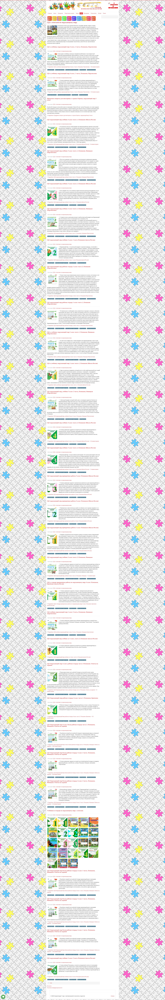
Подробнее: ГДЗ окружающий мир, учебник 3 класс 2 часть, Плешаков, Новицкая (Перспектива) (71, 416)
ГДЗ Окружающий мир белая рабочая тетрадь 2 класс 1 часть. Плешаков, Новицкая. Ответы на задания (71, 871)
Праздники (86, 13)
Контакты (49, 986)
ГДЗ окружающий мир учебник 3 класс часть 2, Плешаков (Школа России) (71, 448)
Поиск (104, 13)
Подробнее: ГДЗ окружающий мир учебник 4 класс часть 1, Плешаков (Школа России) (68, 144)
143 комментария (56, 951)
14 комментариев (56, 804)
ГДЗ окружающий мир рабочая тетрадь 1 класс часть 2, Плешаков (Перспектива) (68, 267)
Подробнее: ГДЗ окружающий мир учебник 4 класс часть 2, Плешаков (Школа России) (68, 441)
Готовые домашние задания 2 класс (72, 236)
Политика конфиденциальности (54, 987)
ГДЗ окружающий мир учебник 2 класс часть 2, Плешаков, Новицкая (69, 557)
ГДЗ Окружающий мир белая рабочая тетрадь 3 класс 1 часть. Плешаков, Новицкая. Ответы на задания (71, 899)
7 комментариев (94, 469)
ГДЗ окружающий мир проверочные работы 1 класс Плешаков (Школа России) (73, 527)
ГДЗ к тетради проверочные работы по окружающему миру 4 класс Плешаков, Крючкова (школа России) (72, 583)
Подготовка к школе (69, 13)
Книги (54, 13)
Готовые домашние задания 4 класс (72, 69)
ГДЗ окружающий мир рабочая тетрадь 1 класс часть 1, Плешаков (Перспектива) (68, 303)
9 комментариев (94, 144)
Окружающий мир (51, 69)
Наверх (112, 996)
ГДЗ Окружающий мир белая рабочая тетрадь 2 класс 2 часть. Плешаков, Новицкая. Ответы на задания (71, 781)
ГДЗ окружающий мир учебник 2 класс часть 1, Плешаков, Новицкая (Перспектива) (69, 209)
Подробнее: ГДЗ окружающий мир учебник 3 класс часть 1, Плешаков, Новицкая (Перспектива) (71, 177)
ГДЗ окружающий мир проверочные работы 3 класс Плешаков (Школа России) (73, 476)
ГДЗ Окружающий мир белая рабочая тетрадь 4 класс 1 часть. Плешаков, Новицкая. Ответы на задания (71, 931)
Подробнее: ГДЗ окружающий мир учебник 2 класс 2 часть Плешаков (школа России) (68, 976)
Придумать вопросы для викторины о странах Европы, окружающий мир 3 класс (71, 99)
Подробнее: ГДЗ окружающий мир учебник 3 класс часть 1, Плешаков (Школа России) (68, 202)
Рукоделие (60, 13)
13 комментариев (95, 91)
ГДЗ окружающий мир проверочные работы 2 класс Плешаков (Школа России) (73, 501)
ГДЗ (81, 13)
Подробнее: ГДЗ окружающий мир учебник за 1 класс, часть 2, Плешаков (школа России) (69, 657)
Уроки (77, 13)
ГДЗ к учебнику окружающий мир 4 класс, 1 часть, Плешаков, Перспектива (72, 73)
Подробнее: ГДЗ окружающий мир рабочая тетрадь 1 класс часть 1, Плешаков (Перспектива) (70, 325)
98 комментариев (56, 774)
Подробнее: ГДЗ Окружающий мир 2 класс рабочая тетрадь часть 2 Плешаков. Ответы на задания (71, 689)
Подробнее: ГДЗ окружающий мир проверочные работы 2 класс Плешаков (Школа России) (70, 521)
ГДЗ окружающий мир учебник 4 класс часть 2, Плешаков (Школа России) (71, 423)
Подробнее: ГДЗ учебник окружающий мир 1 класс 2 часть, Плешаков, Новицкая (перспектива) (70, 632)
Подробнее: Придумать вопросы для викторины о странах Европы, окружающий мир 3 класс (70, 115)
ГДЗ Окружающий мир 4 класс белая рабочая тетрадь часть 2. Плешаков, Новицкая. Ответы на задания (71, 725)
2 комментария (91, 575)
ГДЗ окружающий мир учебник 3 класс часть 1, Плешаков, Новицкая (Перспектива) (69, 151)
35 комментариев (95, 66)
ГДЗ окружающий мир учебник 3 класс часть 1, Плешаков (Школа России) (71, 184)
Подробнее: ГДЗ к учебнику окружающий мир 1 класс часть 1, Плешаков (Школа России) (69, 384)
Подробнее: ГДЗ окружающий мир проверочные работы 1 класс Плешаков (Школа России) (70, 550)
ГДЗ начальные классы (91, 69)
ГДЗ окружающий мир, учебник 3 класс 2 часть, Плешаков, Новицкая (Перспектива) (70, 392)
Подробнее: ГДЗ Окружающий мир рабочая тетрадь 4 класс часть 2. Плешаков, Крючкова (69, 716)
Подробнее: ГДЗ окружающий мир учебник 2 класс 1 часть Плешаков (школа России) (68, 260)
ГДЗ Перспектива (83, 69)
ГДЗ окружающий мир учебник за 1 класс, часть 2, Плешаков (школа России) (72, 639)
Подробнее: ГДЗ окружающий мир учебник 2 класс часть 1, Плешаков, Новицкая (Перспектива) (71, 233)
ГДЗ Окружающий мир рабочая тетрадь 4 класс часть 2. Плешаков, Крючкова (72, 698)
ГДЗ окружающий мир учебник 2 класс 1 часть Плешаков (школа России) (71, 240)
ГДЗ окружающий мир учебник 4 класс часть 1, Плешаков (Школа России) (71, 120)
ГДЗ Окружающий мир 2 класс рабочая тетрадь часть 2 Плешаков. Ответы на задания (72, 664)
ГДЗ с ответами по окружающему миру (62, 51)
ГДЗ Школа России (72, 147)
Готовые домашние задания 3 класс (61, 472)
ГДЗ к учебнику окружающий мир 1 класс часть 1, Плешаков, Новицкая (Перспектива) (70, 333)
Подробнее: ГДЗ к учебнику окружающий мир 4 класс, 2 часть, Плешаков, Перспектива (69, 66)
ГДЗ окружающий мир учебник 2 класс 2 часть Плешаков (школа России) (71, 958)
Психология (93, 13)
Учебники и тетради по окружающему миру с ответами (65, 810)
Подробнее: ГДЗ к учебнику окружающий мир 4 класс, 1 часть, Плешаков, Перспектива (69, 91)
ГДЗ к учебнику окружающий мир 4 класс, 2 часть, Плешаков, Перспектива (72, 47)
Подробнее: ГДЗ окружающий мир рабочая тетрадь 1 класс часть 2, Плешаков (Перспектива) (70, 295)
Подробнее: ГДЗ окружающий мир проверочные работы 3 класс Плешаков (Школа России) (70, 494)
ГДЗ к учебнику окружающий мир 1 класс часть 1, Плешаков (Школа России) (72, 363)
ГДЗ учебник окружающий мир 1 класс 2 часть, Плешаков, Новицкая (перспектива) (69, 613)
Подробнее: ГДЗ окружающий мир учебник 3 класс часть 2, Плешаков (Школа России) (68, 469)
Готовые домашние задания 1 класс (72, 298)
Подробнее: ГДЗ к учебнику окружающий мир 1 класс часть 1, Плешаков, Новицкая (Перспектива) (71, 356)
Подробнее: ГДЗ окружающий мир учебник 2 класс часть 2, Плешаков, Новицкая (67, 575)
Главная (50, 13)
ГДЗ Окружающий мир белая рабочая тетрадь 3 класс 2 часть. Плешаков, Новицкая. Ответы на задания (71, 753)
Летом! (99, 13)
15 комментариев (94, 441)
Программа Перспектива (59, 69)
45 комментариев (56, 923)
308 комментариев (56, 746)
